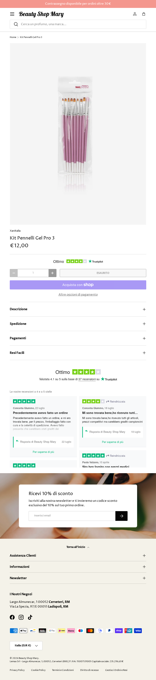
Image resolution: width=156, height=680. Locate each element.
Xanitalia (15, 231)
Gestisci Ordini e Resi (116, 670)
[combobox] (78, 24)
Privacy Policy (17, 670)
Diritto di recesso (89, 670)
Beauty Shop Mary (28, 658)
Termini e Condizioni (63, 670)
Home (13, 37)
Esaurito (103, 273)
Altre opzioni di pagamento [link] (78, 295)
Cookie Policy (38, 670)
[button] (143, 14)
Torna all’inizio (76, 547)
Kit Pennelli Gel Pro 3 (31, 37)
